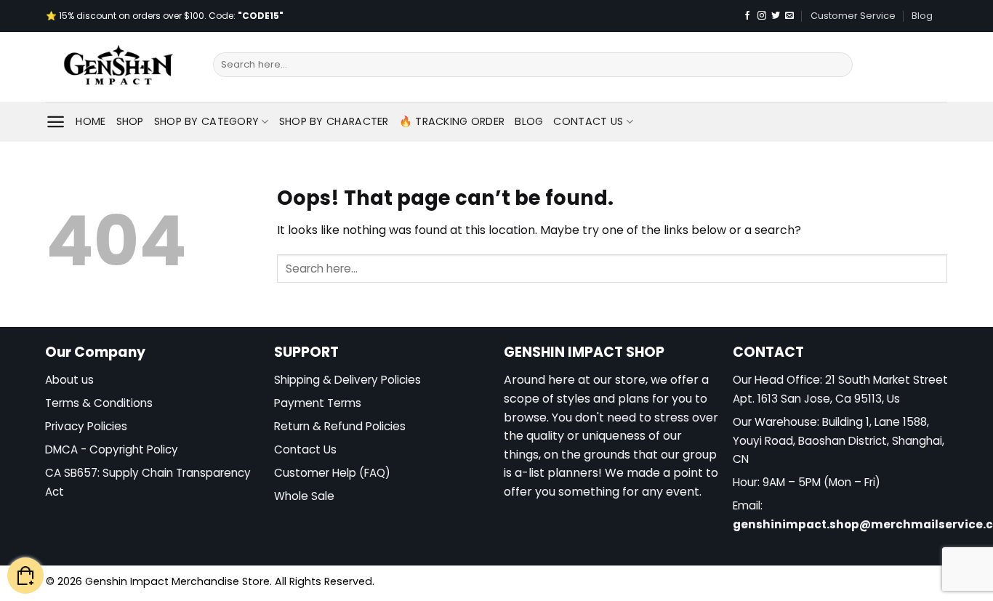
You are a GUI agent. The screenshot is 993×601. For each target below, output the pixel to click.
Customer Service (853, 15)
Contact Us (588, 121)
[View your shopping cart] (25, 576)
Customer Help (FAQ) (332, 472)
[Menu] (55, 121)
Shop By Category (207, 121)
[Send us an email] (789, 16)
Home (90, 121)
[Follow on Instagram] (761, 16)
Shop (130, 121)
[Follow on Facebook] (747, 16)
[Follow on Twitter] (775, 16)
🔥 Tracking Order (452, 121)
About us (69, 379)
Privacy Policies (86, 426)
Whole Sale (304, 496)
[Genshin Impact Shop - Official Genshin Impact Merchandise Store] (118, 67)
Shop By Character (334, 121)
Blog (922, 15)
